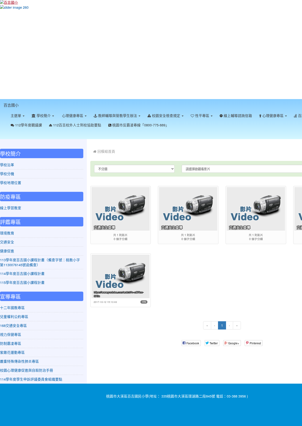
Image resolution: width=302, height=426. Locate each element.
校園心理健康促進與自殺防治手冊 (26, 370)
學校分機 (7, 173)
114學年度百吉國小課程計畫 (22, 273)
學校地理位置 (10, 182)
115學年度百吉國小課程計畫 (22, 282)
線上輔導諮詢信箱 (237, 115)
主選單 (16, 115)
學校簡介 (44, 115)
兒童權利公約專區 (14, 316)
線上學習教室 (10, 207)
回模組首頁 (105, 151)
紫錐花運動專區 (12, 352)
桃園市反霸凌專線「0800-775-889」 (140, 124)
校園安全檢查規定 (166, 115)
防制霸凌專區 (10, 343)
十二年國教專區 (12, 307)
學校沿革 (7, 164)
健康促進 (7, 250)
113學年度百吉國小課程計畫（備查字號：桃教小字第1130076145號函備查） (40, 262)
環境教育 (7, 232)
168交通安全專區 (13, 325)
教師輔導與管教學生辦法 (117, 115)
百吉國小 (11, 105)
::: (23, 102)
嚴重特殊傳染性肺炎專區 (19, 361)
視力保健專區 (10, 334)
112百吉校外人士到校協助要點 (76, 124)
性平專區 (202, 115)
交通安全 (7, 241)
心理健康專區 (72, 115)
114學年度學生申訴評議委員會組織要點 (31, 379)
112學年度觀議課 (28, 124)
